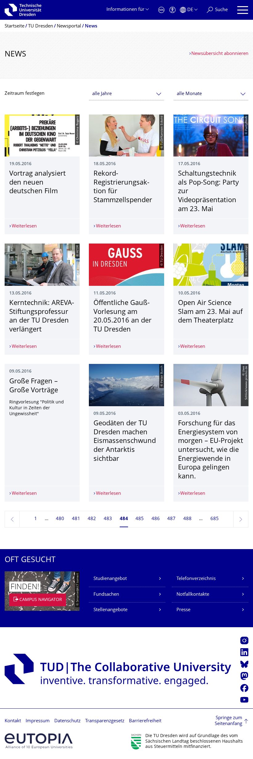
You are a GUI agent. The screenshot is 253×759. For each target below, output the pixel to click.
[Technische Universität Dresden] (23, 10)
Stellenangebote (110, 610)
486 (155, 519)
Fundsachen (106, 594)
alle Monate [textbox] (189, 94)
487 (171, 519)
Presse (183, 610)
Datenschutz (67, 721)
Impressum (38, 721)
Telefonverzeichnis (196, 579)
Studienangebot (110, 579)
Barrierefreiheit (145, 721)
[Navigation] (242, 10)
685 (214, 519)
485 (139, 519)
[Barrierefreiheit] (172, 10)
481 (76, 519)
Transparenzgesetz (104, 721)
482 (92, 519)
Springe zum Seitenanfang (228, 721)
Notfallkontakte (192, 594)
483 (108, 519)
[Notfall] (161, 10)
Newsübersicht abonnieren (219, 54)
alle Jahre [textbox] (102, 94)
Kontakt (13, 721)
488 (187, 519)
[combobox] (126, 94)
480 (60, 519)
